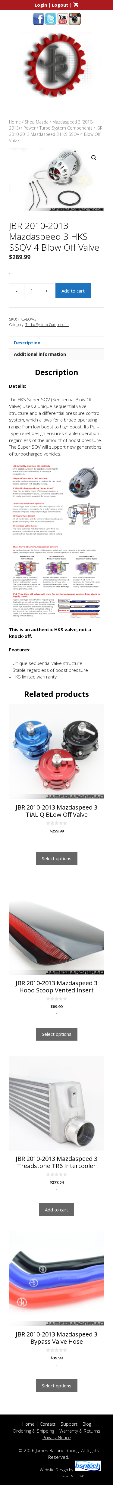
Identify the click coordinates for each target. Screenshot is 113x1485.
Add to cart (73, 291)
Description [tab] (27, 343)
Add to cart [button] (56, 1210)
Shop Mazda (37, 122)
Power (30, 128)
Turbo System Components (66, 128)
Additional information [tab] (40, 354)
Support (69, 1424)
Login (41, 5)
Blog (87, 1424)
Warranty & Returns (79, 1431)
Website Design (54, 1469)
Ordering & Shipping (33, 1431)
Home (15, 122)
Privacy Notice (56, 1437)
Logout (60, 5)
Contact (47, 1424)
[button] (94, 157)
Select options (56, 858)
